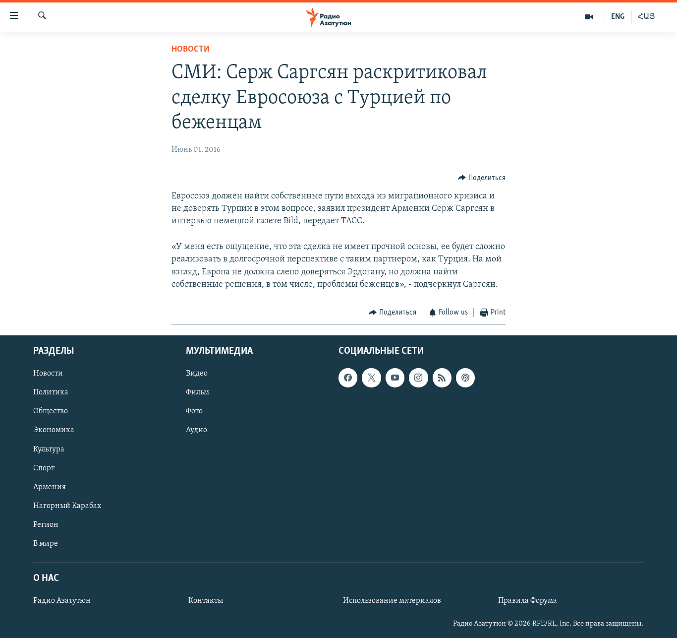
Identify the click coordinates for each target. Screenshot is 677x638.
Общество (50, 411)
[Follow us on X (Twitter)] (371, 377)
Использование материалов (392, 601)
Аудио (196, 430)
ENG (617, 17)
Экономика (53, 430)
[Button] (482, 178)
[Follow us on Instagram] (418, 377)
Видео (197, 374)
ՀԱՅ (646, 17)
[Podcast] (465, 377)
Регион (45, 524)
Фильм (197, 392)
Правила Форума (527, 601)
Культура (48, 449)
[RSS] (442, 377)
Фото (194, 411)
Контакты (205, 601)
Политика (50, 392)
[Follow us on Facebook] (347, 377)
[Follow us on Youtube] (395, 377)
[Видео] (589, 17)
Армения (49, 487)
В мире (45, 543)
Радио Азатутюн (62, 601)
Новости (190, 49)
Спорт (44, 468)
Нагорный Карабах (67, 506)
